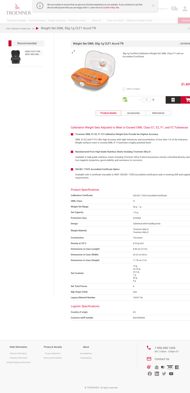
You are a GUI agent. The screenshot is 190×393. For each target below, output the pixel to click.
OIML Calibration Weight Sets (18, 28)
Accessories (133, 113)
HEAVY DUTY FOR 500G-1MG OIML (32, 52)
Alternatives (158, 113)
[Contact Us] (149, 358)
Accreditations (86, 353)
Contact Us (162, 359)
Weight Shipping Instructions (18, 362)
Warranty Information (18, 358)
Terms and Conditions (52, 358)
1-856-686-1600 (167, 349)
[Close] (153, 6)
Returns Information (18, 353)
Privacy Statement (52, 353)
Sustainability (86, 358)
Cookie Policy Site (111, 7)
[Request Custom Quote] (173, 100)
